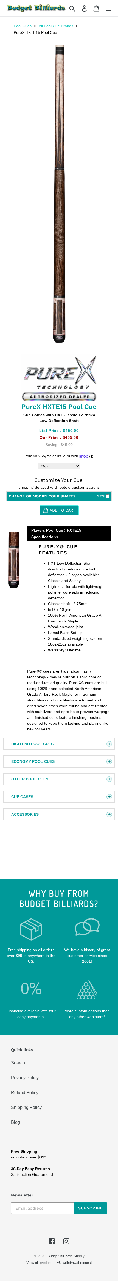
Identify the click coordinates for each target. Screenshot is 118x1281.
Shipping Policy (26, 1107)
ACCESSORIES (25, 814)
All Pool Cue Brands (56, 26)
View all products (40, 1263)
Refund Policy (24, 1092)
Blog (15, 1122)
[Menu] (108, 8)
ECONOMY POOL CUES (33, 761)
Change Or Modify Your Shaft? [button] (57, 496)
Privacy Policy (25, 1077)
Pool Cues (23, 26)
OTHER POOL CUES (29, 779)
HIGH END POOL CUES (32, 744)
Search (18, 1062)
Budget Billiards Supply (66, 1256)
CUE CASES (22, 797)
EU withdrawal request (74, 1263)
